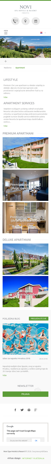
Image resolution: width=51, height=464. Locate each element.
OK (36, 441)
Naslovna (7, 68)
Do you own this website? (18, 441)
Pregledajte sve (38, 318)
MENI (6, 31)
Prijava (25, 394)
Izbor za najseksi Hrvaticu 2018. (16, 358)
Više (5, 97)
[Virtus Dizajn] (26, 458)
